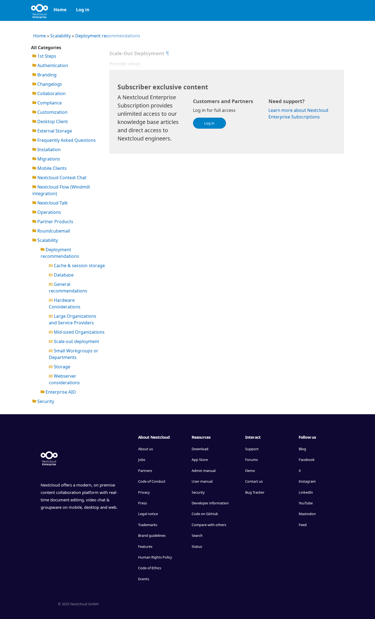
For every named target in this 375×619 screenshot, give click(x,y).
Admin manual (204, 470)
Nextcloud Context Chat (61, 178)
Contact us (254, 481)
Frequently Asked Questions (66, 140)
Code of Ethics (149, 567)
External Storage (54, 131)
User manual (202, 481)
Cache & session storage (79, 265)
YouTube (306, 503)
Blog (302, 448)
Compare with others (209, 524)
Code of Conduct (152, 481)
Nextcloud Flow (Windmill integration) (61, 190)
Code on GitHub (205, 513)
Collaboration (51, 93)
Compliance (49, 103)
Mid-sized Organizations (79, 332)
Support (252, 448)
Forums (251, 459)
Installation (48, 150)
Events (143, 578)
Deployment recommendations (107, 36)
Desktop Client (52, 121)
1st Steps (46, 56)
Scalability (60, 36)
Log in (82, 10)
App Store (200, 459)
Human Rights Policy (155, 557)
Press (142, 503)
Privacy (144, 492)
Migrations (48, 159)
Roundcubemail (53, 231)
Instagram (307, 481)
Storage (61, 367)
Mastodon (307, 513)
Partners (145, 470)
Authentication (52, 65)
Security (45, 401)
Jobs (141, 459)
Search (197, 535)
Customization (52, 112)
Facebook (307, 459)
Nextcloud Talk (52, 203)
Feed (303, 524)
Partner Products (54, 222)
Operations (48, 212)
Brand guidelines (152, 535)
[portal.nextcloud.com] (39, 10)
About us (145, 448)
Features (145, 546)
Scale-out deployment (76, 341)
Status (197, 546)
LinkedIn (306, 492)
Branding (46, 75)
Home (60, 10)
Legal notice (148, 513)
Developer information (210, 503)
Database (63, 275)
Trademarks (147, 524)
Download (200, 448)
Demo (250, 470)
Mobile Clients (51, 168)
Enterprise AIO (60, 392)
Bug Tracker (254, 492)
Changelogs (49, 84)
